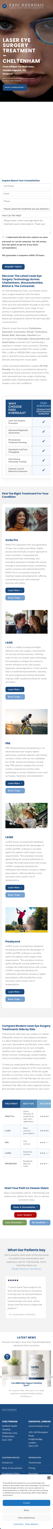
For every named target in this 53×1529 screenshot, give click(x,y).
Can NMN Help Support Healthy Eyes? (26, 1384)
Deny (26, 1510)
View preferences (26, 1517)
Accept (26, 1502)
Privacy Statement (31, 1524)
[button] (49, 1477)
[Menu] (4, 6)
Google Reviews (20, 1268)
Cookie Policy (19, 1524)
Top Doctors (35, 1268)
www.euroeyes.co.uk (39, 1426)
